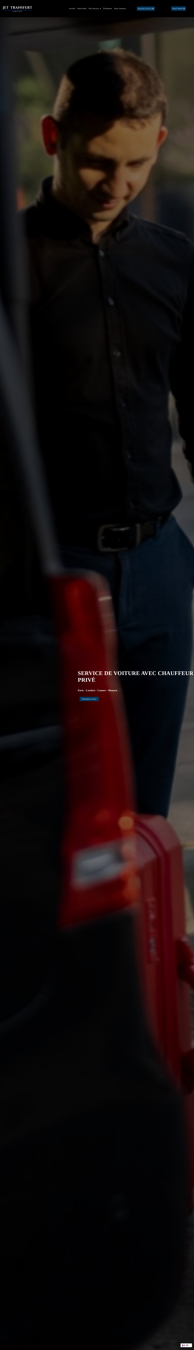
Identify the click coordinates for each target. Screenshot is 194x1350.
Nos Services (94, 8)
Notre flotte (81, 8)
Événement (107, 8)
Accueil (72, 8)
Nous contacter (120, 8)
